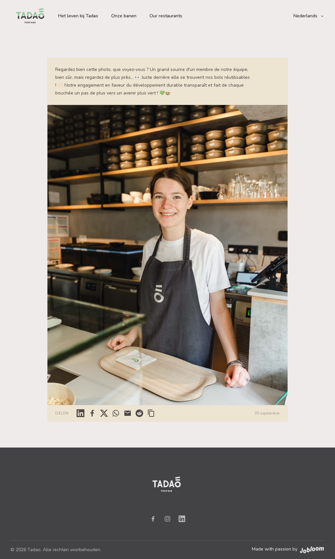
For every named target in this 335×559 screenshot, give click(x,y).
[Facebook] (153, 519)
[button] (309, 15)
